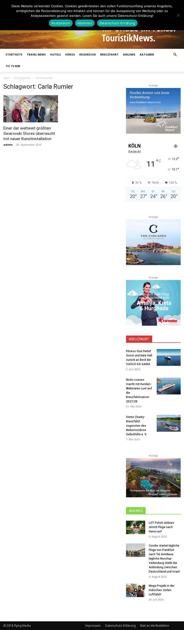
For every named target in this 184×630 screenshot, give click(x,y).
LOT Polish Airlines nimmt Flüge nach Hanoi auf (161, 527)
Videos (70, 54)
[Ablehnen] (178, 15)
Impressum (93, 626)
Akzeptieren (60, 23)
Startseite (14, 54)
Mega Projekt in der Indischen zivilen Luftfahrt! (161, 590)
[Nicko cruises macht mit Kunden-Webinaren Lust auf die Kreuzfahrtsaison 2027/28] (169, 386)
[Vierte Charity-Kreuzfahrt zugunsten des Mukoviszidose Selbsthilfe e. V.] (169, 423)
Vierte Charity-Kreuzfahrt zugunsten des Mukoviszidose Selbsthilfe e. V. (136, 425)
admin (8, 144)
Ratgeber (147, 54)
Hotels (55, 54)
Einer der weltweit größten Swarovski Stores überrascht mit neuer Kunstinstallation (29, 133)
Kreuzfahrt (109, 54)
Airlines (129, 54)
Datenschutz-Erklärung (120, 626)
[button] (175, 54)
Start (6, 78)
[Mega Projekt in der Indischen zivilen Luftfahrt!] (135, 590)
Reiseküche (87, 54)
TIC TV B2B (13, 66)
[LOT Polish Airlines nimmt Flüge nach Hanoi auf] (135, 527)
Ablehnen (84, 23)
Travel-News (36, 54)
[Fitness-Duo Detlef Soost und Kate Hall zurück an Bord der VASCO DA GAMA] (169, 357)
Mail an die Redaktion (154, 626)
